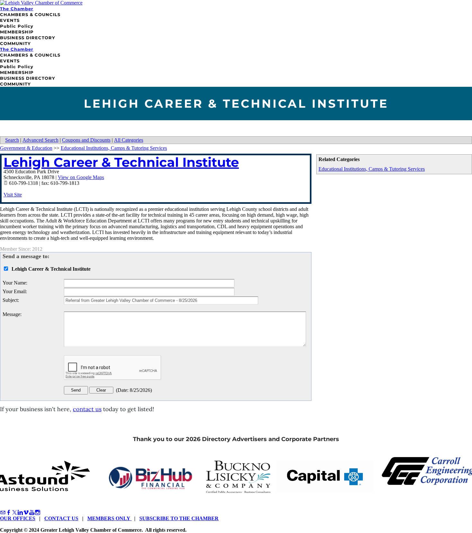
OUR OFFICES (17, 518)
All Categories (128, 140)
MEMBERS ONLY (109, 518)
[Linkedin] (20, 512)
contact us (87, 409)
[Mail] (2, 512)
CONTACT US (61, 518)
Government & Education (26, 148)
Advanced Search (40, 140)
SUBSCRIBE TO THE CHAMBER (179, 518)
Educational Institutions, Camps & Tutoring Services (372, 169)
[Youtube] (31, 512)
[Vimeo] (26, 512)
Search (12, 140)
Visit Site (13, 194)
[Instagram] (37, 512)
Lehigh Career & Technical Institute (121, 162)
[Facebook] (8, 512)
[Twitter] (14, 512)
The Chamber (16, 8)
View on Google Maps (81, 177)
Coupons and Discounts (86, 140)
